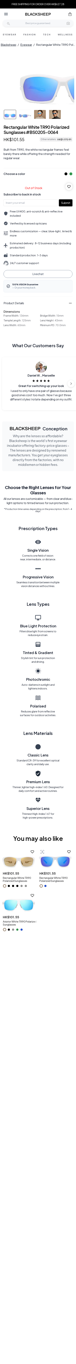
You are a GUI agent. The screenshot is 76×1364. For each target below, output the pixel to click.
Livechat (38, 274)
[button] (68, 23)
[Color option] (4, 886)
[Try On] (42, 852)
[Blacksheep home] (38, 14)
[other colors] (65, 173)
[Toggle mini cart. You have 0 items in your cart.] (70, 14)
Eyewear (26, 45)
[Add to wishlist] (68, 186)
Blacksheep (8, 45)
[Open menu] (6, 14)
